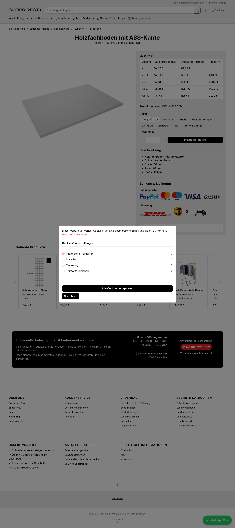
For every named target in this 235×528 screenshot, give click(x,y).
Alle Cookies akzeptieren (117, 288)
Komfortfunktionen (77, 271)
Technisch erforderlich (80, 253)
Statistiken (72, 259)
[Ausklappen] (171, 253)
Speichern (70, 296)
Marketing (72, 265)
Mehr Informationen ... (75, 234)
